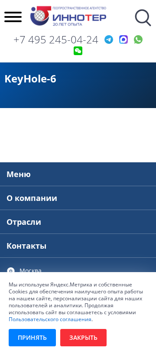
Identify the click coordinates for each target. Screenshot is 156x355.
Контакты (26, 245)
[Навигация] (13, 18)
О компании (31, 198)
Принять (32, 337)
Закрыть (83, 337)
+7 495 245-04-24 (55, 39)
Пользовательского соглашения (50, 319)
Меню (18, 174)
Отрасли (23, 222)
